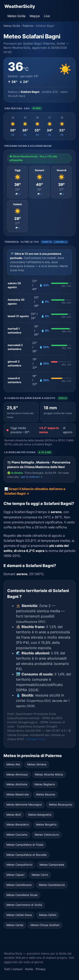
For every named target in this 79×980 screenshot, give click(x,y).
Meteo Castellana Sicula (22, 895)
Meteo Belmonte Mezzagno (24, 804)
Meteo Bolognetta (39, 814)
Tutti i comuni (13, 969)
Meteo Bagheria (44, 784)
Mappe (35, 16)
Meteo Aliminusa (17, 774)
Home (29, 969)
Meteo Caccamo (16, 834)
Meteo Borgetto (46, 824)
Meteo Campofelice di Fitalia (24, 844)
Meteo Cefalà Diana (19, 915)
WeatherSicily (19, 6)
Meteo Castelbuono (19, 885)
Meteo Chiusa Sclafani (45, 925)
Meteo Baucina (45, 794)
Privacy (40, 969)
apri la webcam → (32, 476)
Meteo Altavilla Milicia (49, 774)
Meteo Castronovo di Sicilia (24, 904)
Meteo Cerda (14, 925)
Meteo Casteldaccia (52, 885)
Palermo (28, 25)
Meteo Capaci (15, 874)
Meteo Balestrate (17, 794)
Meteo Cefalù (47, 915)
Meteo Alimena (36, 764)
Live (47, 16)
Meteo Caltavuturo (47, 834)
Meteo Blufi (13, 814)
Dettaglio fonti (35, 739)
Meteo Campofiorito (19, 864)
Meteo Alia (13, 764)
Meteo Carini (40, 874)
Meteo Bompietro (17, 824)
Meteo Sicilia (16, 16)
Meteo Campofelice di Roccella (26, 854)
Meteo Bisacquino (60, 804)
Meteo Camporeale (52, 864)
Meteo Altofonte (16, 784)
